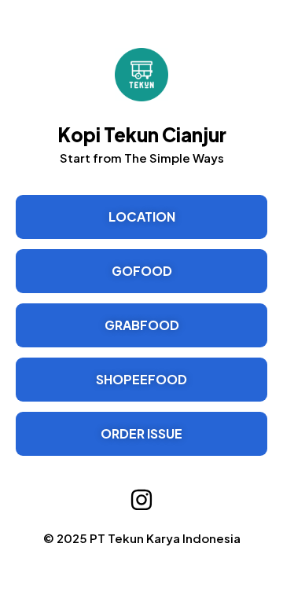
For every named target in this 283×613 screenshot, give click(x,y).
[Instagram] (141, 499)
